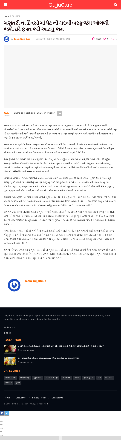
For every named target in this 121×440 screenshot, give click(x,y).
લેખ (99, 378)
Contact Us (57, 398)
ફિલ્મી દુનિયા (89, 378)
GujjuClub (60, 4)
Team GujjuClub (22, 39)
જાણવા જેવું (24, 378)
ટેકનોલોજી (66, 378)
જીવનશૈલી (16, 16)
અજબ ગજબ (10, 378)
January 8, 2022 (44, 39)
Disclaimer (21, 398)
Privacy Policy (39, 398)
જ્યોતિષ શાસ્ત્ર (52, 378)
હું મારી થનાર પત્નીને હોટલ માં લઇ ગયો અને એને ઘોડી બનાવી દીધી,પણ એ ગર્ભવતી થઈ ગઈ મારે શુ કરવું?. (61, 346)
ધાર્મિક (77, 378)
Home (6, 16)
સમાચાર (8, 383)
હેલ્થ (68, 39)
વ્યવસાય (108, 378)
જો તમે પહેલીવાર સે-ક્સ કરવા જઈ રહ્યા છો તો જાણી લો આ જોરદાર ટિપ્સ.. (49, 358)
